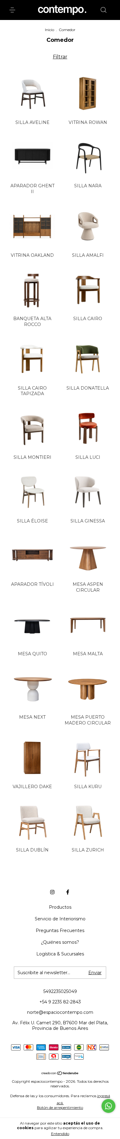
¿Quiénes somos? (60, 942)
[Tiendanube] (60, 1074)
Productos (60, 907)
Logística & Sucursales (60, 954)
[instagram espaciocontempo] (52, 892)
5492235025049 (60, 991)
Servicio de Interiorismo (60, 919)
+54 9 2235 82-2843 (60, 1002)
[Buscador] (103, 10)
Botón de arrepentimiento (60, 1107)
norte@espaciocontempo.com (60, 1012)
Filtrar (60, 57)
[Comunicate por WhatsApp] (108, 1106)
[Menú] (13, 10)
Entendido (60, 1133)
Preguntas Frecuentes (60, 930)
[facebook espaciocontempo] (67, 892)
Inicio (49, 29)
